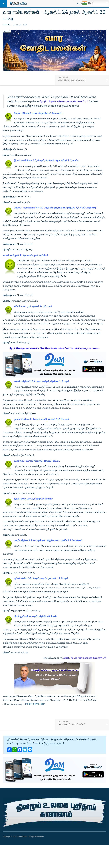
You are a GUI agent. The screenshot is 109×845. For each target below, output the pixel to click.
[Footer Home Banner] (54, 812)
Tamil (90, 2)
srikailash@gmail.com (34, 704)
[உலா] (54, 365)
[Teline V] (18, 3)
